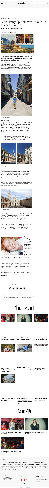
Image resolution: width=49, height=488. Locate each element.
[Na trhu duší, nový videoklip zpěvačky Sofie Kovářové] (36, 399)
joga (13, 439)
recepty (45, 441)
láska (45, 439)
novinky (27, 441)
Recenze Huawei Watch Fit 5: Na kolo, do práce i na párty (24, 352)
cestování (9, 18)
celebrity (4, 438)
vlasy (24, 443)
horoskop (3, 439)
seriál (6, 443)
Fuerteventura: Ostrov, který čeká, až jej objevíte (8, 374)
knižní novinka (17, 439)
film (22, 437)
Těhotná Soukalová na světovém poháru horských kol (7, 331)
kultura (38, 439)
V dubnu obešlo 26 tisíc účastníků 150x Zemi (39, 352)
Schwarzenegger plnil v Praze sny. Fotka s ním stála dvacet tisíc (41, 331)
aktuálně (4, 18)
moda (7, 441)
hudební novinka (10, 439)
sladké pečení (12, 443)
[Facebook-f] (22, 455)
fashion (17, 437)
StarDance (17, 443)
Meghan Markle (3, 441)
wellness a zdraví (31, 443)
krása (34, 439)
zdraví (36, 443)
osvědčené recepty (32, 441)
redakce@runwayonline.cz (7, 452)
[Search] (47, 3)
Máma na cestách (12, 441)
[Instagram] (24, 455)
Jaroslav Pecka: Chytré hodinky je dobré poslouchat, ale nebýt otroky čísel (8, 353)
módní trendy (20, 441)
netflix (24, 441)
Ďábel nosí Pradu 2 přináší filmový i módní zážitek (40, 374)
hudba (6, 439)
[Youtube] (27, 455)
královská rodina (27, 439)
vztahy (26, 443)
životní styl (12, 445)
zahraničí (17, 18)
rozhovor (3, 443)
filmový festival (35, 437)
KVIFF (43, 439)
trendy (21, 443)
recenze (39, 441)
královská (21, 439)
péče (37, 441)
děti (15, 437)
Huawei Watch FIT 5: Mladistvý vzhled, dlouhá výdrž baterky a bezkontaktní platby (24, 376)
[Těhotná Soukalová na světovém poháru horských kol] (12, 399)
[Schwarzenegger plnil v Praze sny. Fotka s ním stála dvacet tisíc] (12, 418)
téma (13, 18)
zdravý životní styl (42, 443)
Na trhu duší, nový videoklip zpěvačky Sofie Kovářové (24, 330)
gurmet (41, 437)
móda (16, 441)
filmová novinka (28, 437)
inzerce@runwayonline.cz (7, 453)
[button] (2, 3)
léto (46, 439)
